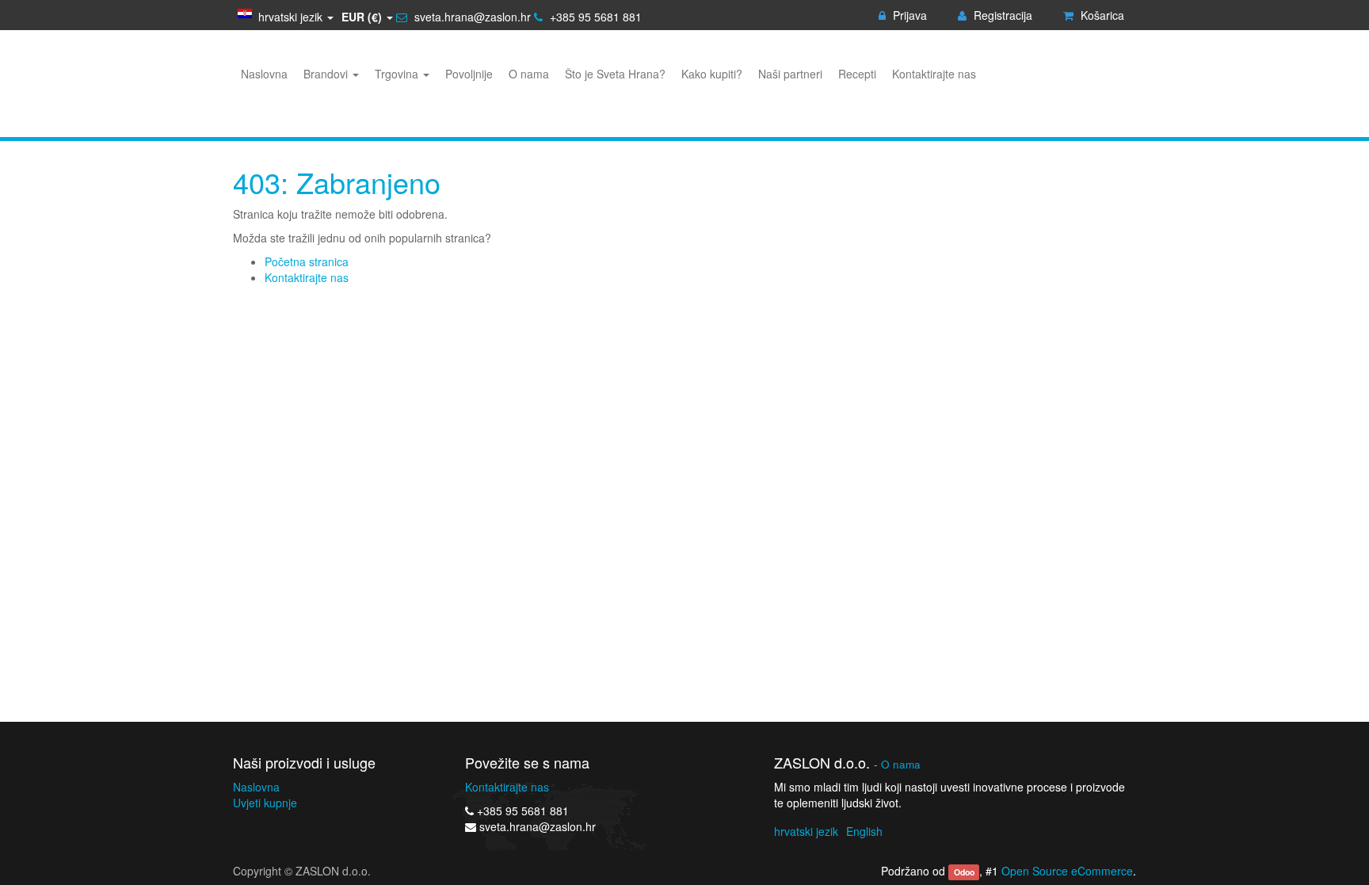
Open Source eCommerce (1067, 871)
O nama (901, 764)
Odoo (964, 872)
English (864, 831)
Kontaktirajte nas (307, 277)
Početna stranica (307, 261)
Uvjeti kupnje (265, 803)
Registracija (1001, 15)
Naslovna (256, 787)
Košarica (1100, 15)
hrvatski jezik (806, 831)
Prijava (908, 15)
